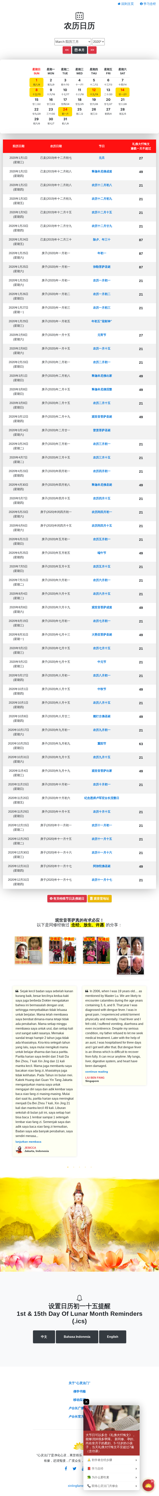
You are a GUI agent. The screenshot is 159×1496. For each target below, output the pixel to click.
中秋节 (102, 689)
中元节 (102, 661)
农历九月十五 (102, 757)
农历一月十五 (102, 348)
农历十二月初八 (102, 185)
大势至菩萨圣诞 (102, 634)
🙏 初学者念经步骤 (99, 1460)
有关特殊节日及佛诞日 (68, 898)
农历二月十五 (102, 403)
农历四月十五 (102, 498)
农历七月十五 (102, 648)
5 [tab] (91, 1167)
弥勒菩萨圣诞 (102, 266)
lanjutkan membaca (28, 1141)
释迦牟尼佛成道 (102, 171)
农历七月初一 (102, 620)
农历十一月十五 (102, 838)
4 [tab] (85, 1167)
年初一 (102, 253)
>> (92, 50)
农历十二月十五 (102, 212)
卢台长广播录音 (79, 1408)
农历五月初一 (102, 539)
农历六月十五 (102, 593)
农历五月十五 (102, 566)
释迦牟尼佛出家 (102, 375)
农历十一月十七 (102, 879)
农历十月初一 (102, 784)
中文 (44, 1336)
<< (67, 50)
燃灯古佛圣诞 (102, 716)
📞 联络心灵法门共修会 (102, 1486)
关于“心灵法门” (79, 1383)
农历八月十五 (102, 702)
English (112, 1336)
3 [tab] (79, 1167)
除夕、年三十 (102, 239)
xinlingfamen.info (79, 1485)
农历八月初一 (102, 675)
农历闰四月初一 (102, 512)
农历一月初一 (102, 280)
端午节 (102, 552)
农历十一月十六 (102, 852)
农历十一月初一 (102, 825)
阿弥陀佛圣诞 (102, 866)
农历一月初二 (102, 294)
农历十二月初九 (102, 198)
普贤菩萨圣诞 (102, 430)
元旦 (102, 157)
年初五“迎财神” (102, 321)
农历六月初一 (102, 580)
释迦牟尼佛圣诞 (102, 484)
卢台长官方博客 (79, 1416)
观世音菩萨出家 (102, 770)
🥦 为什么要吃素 (98, 1477)
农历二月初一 (102, 362)
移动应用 (79, 1399)
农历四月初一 (102, 471)
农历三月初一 (102, 443)
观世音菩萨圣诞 (102, 416)
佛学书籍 (79, 1391)
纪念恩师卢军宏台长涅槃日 (101, 798)
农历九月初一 (102, 729)
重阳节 (102, 743)
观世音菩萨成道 (102, 607)
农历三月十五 (102, 457)
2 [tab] (74, 1167)
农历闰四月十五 (102, 525)
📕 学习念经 (95, 1469)
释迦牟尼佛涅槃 (102, 389)
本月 (81, 50)
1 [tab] (68, 1167)
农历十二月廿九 (102, 225)
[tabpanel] (45, 1074)
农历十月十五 (102, 811)
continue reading (96, 1071)
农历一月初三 (102, 307)
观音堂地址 (101, 898)
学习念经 (149, 3)
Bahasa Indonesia (77, 1336)
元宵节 (102, 334)
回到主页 (127, 3)
